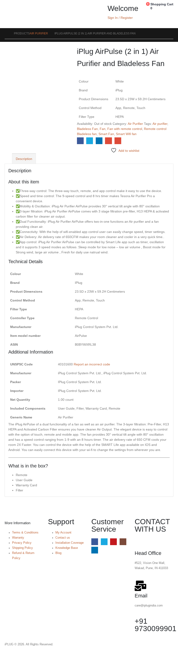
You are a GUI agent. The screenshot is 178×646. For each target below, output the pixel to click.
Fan (102, 129)
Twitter (89, 140)
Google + (108, 140)
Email (117, 140)
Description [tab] (24, 159)
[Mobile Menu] (7, 8)
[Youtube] (113, 541)
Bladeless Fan (87, 129)
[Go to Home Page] (6, 33)
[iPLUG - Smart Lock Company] (21, 14)
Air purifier (160, 124)
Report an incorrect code (92, 364)
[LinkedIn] (94, 550)
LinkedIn (99, 140)
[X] (104, 541)
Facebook (80, 140)
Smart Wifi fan (126, 134)
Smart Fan (106, 134)
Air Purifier (135, 124)
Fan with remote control (124, 129)
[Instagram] (123, 541)
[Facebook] (94, 541)
